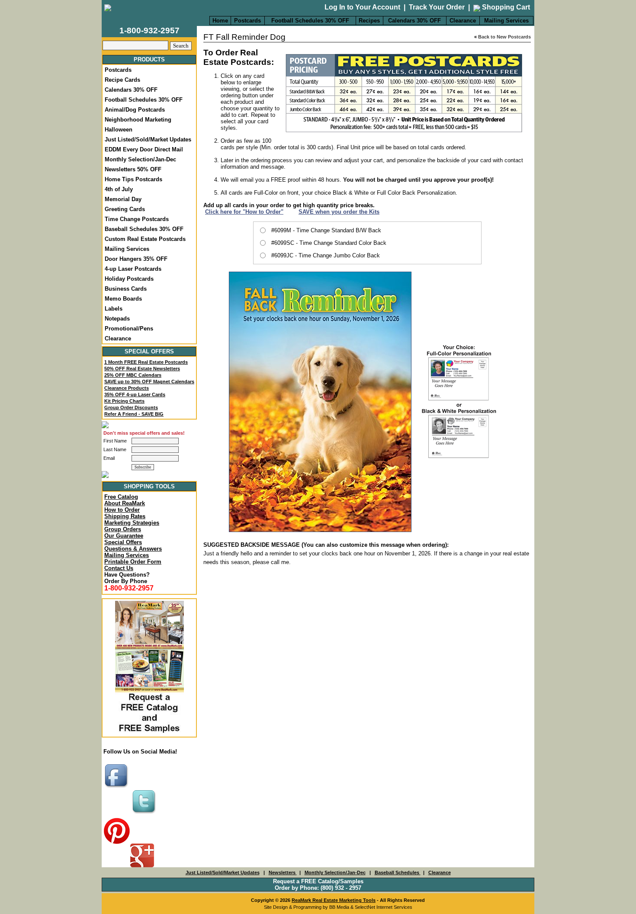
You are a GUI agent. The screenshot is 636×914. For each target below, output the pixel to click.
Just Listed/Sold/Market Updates (148, 139)
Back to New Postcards (504, 36)
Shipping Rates (124, 516)
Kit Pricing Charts (124, 401)
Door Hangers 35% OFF (136, 259)
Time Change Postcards (137, 219)
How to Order (122, 510)
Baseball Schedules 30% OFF (144, 229)
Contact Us (118, 568)
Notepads (117, 318)
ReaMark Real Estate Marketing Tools (334, 900)
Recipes (369, 20)
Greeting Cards (125, 209)
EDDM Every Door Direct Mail (144, 149)
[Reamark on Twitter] (145, 814)
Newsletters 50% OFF (133, 169)
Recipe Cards (122, 80)
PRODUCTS (149, 59)
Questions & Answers (133, 548)
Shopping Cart (505, 7)
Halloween (118, 129)
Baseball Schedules (398, 872)
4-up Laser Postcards (133, 269)
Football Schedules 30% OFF (310, 20)
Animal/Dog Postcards (135, 109)
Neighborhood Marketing (138, 119)
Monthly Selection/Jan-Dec (140, 159)
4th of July (119, 189)
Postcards (247, 20)
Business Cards (126, 288)
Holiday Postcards (129, 279)
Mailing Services (506, 20)
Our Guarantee (123, 535)
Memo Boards (123, 298)
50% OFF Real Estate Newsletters (142, 368)
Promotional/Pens (129, 328)
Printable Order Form (132, 561)
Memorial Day (123, 199)
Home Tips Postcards (133, 179)
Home (220, 20)
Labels (113, 308)
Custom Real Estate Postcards (145, 239)
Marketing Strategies (131, 523)
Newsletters (283, 872)
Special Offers (123, 542)
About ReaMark (124, 503)
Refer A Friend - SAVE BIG (134, 414)
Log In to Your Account (362, 7)
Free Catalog (121, 497)
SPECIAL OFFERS (149, 351)
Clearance (463, 20)
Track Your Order (437, 7)
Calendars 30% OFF (414, 20)
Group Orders (122, 529)
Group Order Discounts (131, 407)
